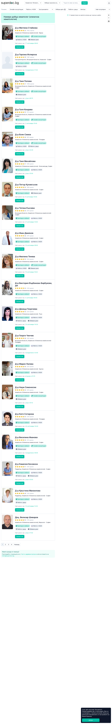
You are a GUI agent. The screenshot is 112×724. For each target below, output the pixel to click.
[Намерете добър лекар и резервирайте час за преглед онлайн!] (10, 3)
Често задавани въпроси (29, 554)
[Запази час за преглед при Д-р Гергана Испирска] (28, 64)
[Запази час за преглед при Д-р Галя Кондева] (28, 118)
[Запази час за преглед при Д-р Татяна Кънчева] (28, 217)
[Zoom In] (108, 15)
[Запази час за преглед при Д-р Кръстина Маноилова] (28, 500)
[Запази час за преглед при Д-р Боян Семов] (28, 144)
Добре (91, 720)
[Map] (84, 230)
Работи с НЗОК (31, 9)
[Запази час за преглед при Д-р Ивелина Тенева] (28, 266)
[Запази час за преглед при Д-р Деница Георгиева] (28, 318)
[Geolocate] (108, 21)
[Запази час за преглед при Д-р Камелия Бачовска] (28, 474)
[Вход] (109, 3)
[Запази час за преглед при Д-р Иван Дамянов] (28, 241)
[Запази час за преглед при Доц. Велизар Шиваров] (28, 527)
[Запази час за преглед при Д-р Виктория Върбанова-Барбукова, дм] (28, 292)
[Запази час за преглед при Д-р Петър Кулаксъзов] (28, 192)
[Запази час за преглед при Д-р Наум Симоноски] (28, 397)
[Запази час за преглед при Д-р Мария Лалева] (28, 372)
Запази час (19, 47)
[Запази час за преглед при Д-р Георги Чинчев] (28, 346)
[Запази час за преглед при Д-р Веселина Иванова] (28, 447)
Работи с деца (73, 9)
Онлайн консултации (16, 9)
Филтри (82, 9)
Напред (16, 544)
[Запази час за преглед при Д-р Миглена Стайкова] (28, 37)
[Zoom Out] (108, 17)
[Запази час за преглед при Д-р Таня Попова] (28, 92)
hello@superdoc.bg (8, 556)
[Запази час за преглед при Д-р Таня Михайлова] (28, 169)
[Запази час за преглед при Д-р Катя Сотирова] (28, 422)
